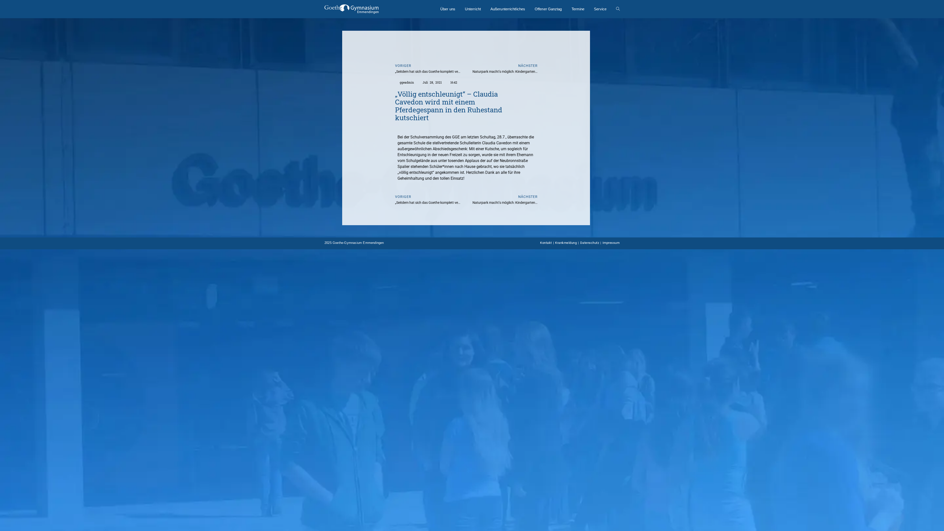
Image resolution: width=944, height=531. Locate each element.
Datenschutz (589, 243)
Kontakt (546, 243)
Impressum (611, 243)
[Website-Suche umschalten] (618, 9)
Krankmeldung (566, 243)
